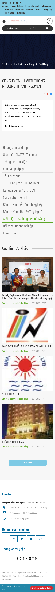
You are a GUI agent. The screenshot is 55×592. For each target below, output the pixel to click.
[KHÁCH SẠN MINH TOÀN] (27, 421)
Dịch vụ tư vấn (9, 12)
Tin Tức (5, 64)
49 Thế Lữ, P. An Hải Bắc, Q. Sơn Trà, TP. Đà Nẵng (28, 507)
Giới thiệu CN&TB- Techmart (20, 154)
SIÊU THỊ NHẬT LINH (11, 394)
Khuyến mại (48, 9)
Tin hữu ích (5, 6)
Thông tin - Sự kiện (15, 162)
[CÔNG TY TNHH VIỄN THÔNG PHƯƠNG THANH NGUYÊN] (27, 325)
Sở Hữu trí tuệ (12, 176)
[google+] (21, 3)
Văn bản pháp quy (14, 169)
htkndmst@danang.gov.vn (20, 518)
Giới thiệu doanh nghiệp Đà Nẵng (30, 64)
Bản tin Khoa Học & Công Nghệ (22, 211)
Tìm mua (38, 9)
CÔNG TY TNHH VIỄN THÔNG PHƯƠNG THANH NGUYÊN (26, 346)
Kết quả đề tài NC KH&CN (19, 190)
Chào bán (29, 9)
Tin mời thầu (21, 12)
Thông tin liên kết (18, 6)
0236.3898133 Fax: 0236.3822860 (23, 513)
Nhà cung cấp (46, 6)
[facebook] (10, 3)
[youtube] (17, 3)
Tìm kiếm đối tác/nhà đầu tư (14, 9)
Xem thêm (27, 462)
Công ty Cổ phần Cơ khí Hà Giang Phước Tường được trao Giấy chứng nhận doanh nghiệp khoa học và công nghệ (27, 297)
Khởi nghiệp (10, 233)
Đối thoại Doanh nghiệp (18, 226)
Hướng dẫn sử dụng (15, 147)
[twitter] (13, 3)
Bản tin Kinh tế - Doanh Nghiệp (23, 204)
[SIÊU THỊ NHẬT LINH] (27, 373)
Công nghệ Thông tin (16, 197)
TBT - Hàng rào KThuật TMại (21, 183)
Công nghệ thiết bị (33, 6)
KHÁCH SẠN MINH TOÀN (13, 442)
